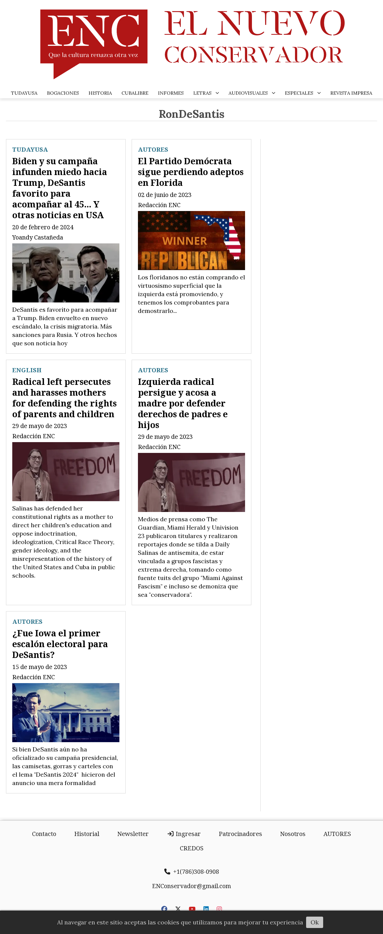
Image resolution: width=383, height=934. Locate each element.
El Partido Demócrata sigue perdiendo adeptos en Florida (191, 171)
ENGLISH (27, 370)
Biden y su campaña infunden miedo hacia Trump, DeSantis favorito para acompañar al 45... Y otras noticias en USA (59, 188)
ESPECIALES (299, 93)
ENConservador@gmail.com (191, 886)
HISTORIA (100, 93)
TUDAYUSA (24, 93)
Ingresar (187, 834)
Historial (86, 834)
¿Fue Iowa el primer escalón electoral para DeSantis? (60, 643)
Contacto (44, 834)
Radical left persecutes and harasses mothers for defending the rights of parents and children (64, 398)
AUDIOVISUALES (248, 93)
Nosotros (293, 834)
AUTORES (153, 149)
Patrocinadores (240, 834)
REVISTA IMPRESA (351, 93)
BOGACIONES (63, 93)
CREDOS (191, 848)
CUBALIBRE (134, 93)
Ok (315, 922)
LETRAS (202, 93)
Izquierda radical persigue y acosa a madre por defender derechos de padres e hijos (183, 403)
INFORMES (171, 93)
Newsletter (133, 834)
